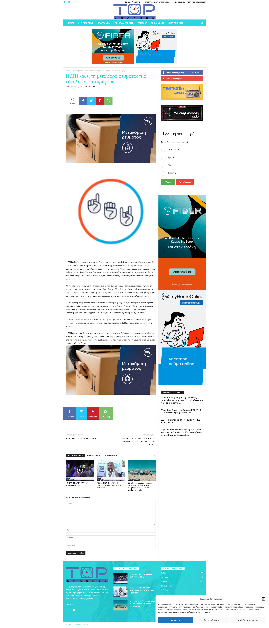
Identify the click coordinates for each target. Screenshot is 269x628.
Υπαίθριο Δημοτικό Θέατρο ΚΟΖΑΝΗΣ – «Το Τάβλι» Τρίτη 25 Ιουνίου (182, 411)
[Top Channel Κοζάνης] (134, 11)
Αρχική (68, 71)
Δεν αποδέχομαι (211, 620)
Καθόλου (172, 173)
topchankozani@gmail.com (88, 604)
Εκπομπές (165, 577)
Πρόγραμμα (104, 23)
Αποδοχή (175, 620)
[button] (263, 599)
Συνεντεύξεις (166, 586)
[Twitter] (91, 101)
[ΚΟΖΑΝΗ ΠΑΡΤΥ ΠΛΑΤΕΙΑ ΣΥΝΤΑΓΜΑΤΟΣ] (80, 470)
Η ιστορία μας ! (176, 23)
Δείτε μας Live (85, 23)
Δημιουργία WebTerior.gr (78, 625)
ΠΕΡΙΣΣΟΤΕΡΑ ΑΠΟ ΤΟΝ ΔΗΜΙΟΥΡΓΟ (102, 456)
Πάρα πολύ (173, 149)
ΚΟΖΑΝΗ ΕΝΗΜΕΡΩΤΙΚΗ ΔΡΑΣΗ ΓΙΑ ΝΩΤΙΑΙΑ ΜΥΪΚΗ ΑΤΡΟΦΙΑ (109, 485)
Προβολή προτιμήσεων (247, 620)
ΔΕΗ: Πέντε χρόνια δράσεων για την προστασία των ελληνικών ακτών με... (142, 604)
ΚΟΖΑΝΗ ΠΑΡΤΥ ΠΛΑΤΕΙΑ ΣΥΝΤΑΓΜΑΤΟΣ (77, 484)
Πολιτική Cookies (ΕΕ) (197, 2)
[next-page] (154, 455)
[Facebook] (64, 2)
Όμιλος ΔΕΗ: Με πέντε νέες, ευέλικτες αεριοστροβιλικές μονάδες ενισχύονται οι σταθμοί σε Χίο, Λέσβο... (182, 432)
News (71, 23)
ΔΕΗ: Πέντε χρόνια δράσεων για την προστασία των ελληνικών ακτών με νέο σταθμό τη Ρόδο (140, 486)
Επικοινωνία (179, 2)
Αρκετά (171, 157)
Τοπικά (164, 582)
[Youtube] (69, 2)
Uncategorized (78, 71)
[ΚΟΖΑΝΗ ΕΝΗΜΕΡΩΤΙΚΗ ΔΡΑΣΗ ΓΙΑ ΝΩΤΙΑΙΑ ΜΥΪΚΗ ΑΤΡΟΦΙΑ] (111, 470)
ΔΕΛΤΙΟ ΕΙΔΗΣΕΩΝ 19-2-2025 (81, 438)
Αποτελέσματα (185, 182)
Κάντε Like (196, 73)
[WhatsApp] (108, 101)
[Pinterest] (100, 101)
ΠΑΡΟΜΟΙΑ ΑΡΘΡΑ (75, 456)
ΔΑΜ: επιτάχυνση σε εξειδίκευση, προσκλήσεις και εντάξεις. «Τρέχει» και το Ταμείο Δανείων (182, 400)
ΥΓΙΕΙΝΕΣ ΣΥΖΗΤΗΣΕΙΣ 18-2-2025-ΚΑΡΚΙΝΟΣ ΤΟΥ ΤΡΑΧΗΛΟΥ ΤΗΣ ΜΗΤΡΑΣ (138, 441)
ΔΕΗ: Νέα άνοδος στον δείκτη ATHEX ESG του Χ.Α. (180, 421)
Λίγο (170, 165)
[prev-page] (150, 455)
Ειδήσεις (70, 480)
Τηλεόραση (165, 590)
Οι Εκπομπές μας (124, 23)
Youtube (142, 23)
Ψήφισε (168, 182)
